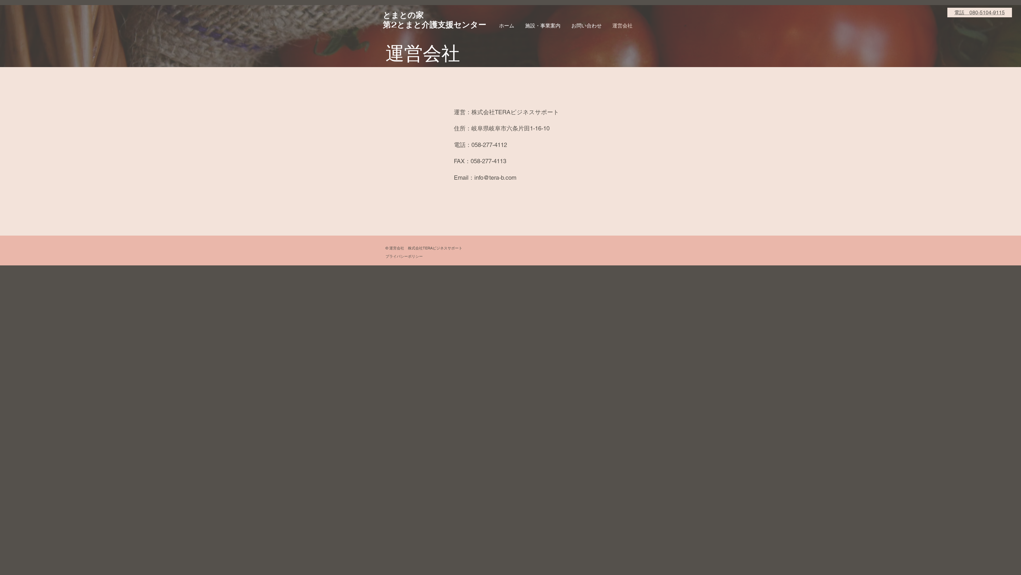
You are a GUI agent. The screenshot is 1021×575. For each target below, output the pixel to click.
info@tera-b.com (495, 177)
